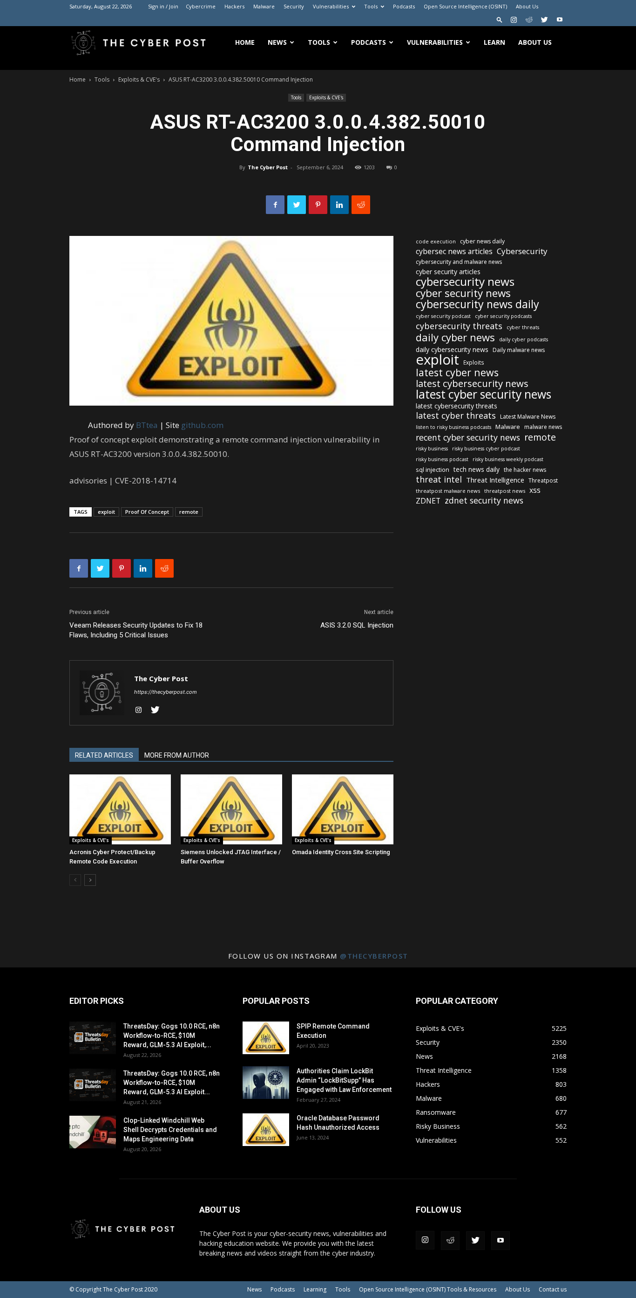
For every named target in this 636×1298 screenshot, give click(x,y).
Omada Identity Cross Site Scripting (341, 852)
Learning (315, 1289)
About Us (527, 6)
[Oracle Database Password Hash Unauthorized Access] (266, 1129)
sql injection (432, 469)
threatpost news (504, 490)
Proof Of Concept (147, 511)
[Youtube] (560, 19)
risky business (432, 448)
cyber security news (463, 293)
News (277, 42)
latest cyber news (457, 372)
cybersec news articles (454, 251)
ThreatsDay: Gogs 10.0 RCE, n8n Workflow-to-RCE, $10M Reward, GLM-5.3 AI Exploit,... (171, 1035)
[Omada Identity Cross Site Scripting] (342, 809)
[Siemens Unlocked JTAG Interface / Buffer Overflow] (231, 809)
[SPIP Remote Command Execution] (266, 1038)
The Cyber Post (268, 167)
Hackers (234, 6)
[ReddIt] (361, 204)
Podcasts (404, 6)
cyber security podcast (443, 316)
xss (535, 490)
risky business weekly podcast (508, 459)
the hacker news (525, 470)
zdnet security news (484, 500)
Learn (494, 42)
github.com (202, 425)
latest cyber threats (456, 416)
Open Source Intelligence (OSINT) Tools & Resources (427, 1289)
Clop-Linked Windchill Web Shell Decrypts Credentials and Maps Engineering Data (170, 1130)
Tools (371, 6)
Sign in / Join (163, 6)
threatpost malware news (448, 490)
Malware (264, 6)
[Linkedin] (339, 204)
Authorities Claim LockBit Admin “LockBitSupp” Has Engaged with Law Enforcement (344, 1080)
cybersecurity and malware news (459, 262)
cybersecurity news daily (477, 304)
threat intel (439, 479)
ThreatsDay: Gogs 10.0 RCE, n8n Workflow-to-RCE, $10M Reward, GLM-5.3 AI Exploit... (171, 1083)
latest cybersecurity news (472, 383)
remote (188, 511)
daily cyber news (455, 337)
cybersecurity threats (459, 326)
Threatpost (543, 480)
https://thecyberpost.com (165, 692)
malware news (543, 427)
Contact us (553, 1289)
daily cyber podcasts (523, 339)
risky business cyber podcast (486, 448)
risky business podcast (442, 459)
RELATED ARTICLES (104, 755)
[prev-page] (75, 880)
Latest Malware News (527, 417)
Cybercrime (201, 6)
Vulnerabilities (331, 6)
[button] (500, 19)
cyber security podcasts (503, 316)
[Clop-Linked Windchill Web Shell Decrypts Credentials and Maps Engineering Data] (92, 1132)
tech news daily (476, 469)
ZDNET (428, 501)
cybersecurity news (465, 281)
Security (294, 6)
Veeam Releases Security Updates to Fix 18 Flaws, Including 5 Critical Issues (136, 630)
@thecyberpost (374, 955)
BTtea (147, 425)
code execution (436, 241)
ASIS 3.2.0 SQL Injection (356, 625)
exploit (106, 511)
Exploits (473, 362)
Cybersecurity (522, 251)
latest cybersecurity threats (456, 405)
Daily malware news (519, 350)
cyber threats (523, 327)
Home (245, 42)
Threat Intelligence (495, 479)
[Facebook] (275, 204)
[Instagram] (514, 19)
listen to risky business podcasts (453, 427)
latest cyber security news (483, 394)
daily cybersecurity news (452, 349)
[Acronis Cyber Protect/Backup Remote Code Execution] (120, 809)
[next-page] (90, 880)
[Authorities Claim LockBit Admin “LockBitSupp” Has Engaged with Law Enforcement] (266, 1082)
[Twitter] (544, 19)
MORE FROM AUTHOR (176, 755)
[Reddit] (529, 19)
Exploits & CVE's (139, 79)
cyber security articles (448, 271)
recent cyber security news (468, 437)
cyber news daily (482, 241)
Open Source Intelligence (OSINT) (465, 6)
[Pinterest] (318, 204)
